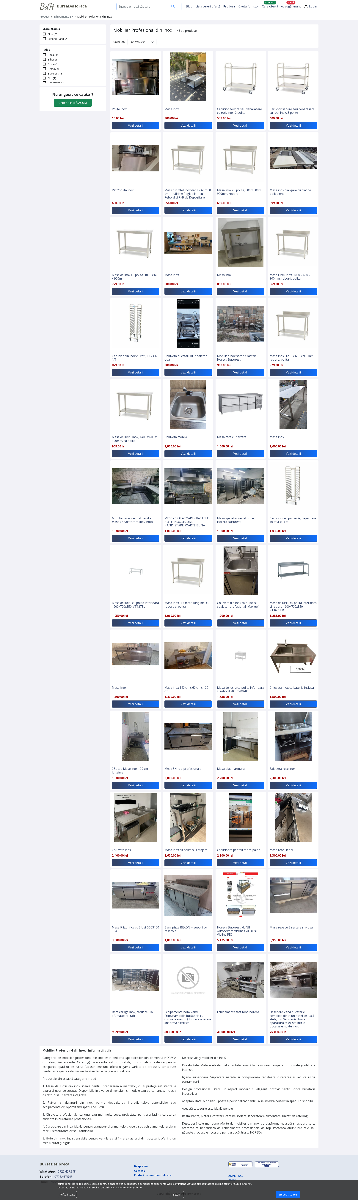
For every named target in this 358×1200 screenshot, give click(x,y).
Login (312, 6)
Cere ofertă (270, 5)
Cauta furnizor (248, 6)
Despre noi (141, 1166)
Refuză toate (67, 1194)
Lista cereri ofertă (207, 6)
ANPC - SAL (235, 1176)
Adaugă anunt (291, 5)
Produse (229, 6)
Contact (139, 1170)
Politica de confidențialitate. (126, 1187)
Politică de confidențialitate (153, 1175)
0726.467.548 (67, 1171)
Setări (176, 1194)
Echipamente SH (63, 16)
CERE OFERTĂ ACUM (73, 103)
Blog (189, 6)
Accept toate (288, 1194)
